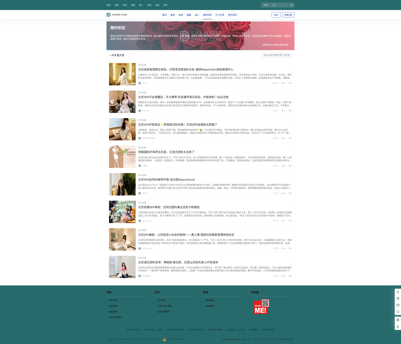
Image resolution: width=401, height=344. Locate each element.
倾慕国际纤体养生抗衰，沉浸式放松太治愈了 (166, 152)
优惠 (149, 5)
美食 (117, 5)
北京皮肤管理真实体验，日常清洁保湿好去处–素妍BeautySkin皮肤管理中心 (185, 69)
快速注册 (288, 15)
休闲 (125, 5)
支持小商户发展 (164, 306)
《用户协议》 (273, 339)
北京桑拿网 (253, 329)
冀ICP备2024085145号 (148, 339)
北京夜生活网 (268, 329)
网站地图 (210, 300)
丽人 (141, 5)
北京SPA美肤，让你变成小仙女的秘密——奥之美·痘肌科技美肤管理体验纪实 (186, 234)
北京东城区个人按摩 (153, 329)
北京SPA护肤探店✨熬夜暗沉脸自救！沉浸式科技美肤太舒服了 (177, 124)
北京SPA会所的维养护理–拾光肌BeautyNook (166, 179)
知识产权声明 (115, 317)
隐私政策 (113, 306)
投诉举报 (210, 306)
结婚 (133, 5)
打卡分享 (142, 65)
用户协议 (113, 300)
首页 (109, 5)
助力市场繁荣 (163, 311)
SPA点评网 (129, 339)
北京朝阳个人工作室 (235, 329)
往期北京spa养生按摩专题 (275, 44)
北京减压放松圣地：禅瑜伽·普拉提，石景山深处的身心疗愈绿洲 (178, 262)
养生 (166, 5)
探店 (157, 5)
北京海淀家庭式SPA (175, 329)
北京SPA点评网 (134, 329)
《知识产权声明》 (286, 339)
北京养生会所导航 (196, 329)
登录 (276, 15)
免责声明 (113, 311)
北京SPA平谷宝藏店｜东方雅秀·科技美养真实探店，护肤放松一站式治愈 (183, 97)
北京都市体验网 (215, 329)
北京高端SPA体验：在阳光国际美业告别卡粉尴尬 (169, 207)
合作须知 (161, 300)
